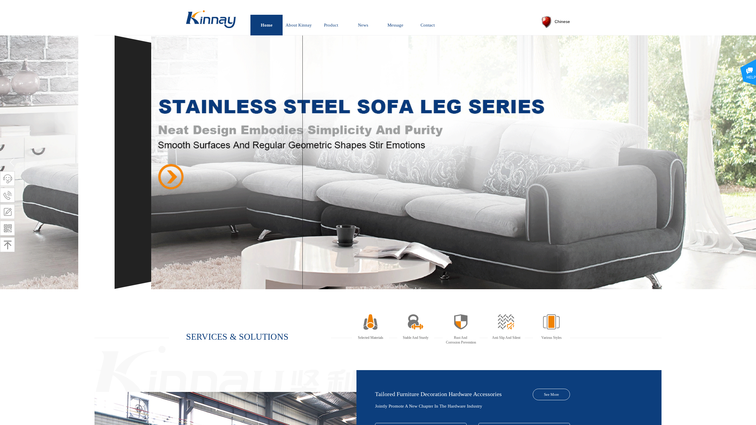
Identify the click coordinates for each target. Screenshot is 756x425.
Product (331, 25)
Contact (428, 25)
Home (267, 25)
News (363, 25)
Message (395, 25)
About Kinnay (299, 25)
